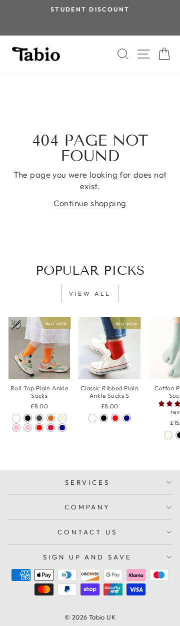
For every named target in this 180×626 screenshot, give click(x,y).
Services (87, 482)
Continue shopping (90, 203)
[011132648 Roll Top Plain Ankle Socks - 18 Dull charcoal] (39, 418)
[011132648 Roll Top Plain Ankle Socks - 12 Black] (28, 418)
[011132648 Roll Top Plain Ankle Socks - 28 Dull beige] (62, 418)
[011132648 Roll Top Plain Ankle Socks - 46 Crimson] (50, 427)
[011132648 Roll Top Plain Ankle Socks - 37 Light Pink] (28, 427)
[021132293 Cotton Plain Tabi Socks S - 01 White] (168, 435)
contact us (88, 532)
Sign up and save (87, 557)
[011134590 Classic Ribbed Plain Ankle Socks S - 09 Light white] (92, 418)
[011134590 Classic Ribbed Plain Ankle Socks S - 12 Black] (104, 418)
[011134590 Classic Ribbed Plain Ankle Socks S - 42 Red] (115, 418)
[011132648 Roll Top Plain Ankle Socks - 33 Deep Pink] (16, 427)
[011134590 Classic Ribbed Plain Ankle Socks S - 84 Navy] (126, 418)
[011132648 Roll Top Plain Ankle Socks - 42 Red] (39, 427)
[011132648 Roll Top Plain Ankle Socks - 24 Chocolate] (50, 418)
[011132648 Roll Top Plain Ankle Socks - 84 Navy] (62, 427)
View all (90, 293)
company (87, 507)
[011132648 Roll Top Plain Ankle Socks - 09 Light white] (16, 418)
